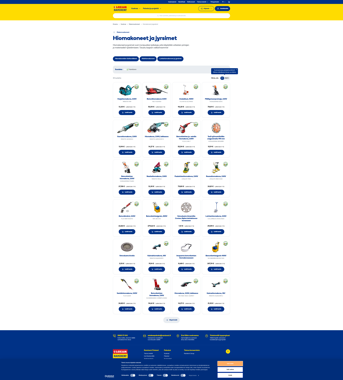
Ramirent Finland (151, 350)
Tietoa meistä (201, 2)
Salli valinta (230, 369)
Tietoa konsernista (192, 350)
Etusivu (115, 24)
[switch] (150, 375)
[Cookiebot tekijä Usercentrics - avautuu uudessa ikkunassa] (109, 376)
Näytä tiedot (193, 375)
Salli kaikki (230, 363)
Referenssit (191, 2)
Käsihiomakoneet (148, 59)
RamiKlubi (181, 2)
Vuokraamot (172, 2)
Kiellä (230, 375)
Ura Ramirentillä (149, 356)
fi (223, 2)
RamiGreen (132, 69)
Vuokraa (134, 8)
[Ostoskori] (229, 2)
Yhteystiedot (214, 2)
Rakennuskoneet (134, 24)
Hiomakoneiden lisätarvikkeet (126, 59)
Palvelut (167, 350)
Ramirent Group (189, 353)
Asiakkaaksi (224, 8)
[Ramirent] (120, 8)
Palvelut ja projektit (151, 8)
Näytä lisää (173, 320)
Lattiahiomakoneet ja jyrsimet (170, 59)
